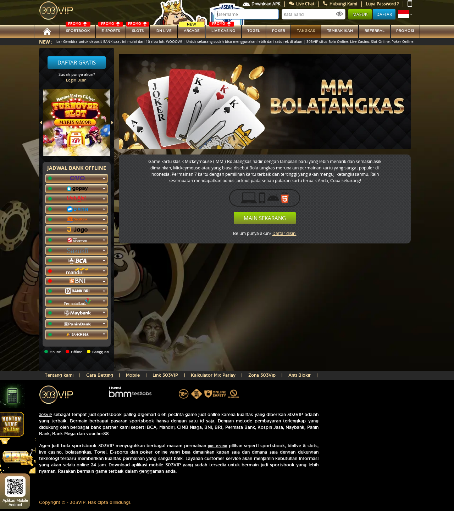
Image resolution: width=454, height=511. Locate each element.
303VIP (45, 415)
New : (45, 41)
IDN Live (163, 31)
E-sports (110, 29)
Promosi (405, 31)
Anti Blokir (299, 375)
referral (374, 31)
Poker (278, 31)
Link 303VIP (165, 375)
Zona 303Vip (262, 375)
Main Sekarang (265, 217)
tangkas (306, 31)
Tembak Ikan (340, 31)
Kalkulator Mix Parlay (213, 375)
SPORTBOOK (78, 29)
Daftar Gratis (76, 62)
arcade (192, 29)
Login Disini (77, 80)
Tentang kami (59, 375)
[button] (405, 14)
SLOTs (136, 29)
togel (253, 31)
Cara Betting (99, 375)
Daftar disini (284, 233)
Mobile (133, 375)
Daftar (384, 14)
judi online (217, 446)
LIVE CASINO (223, 29)
